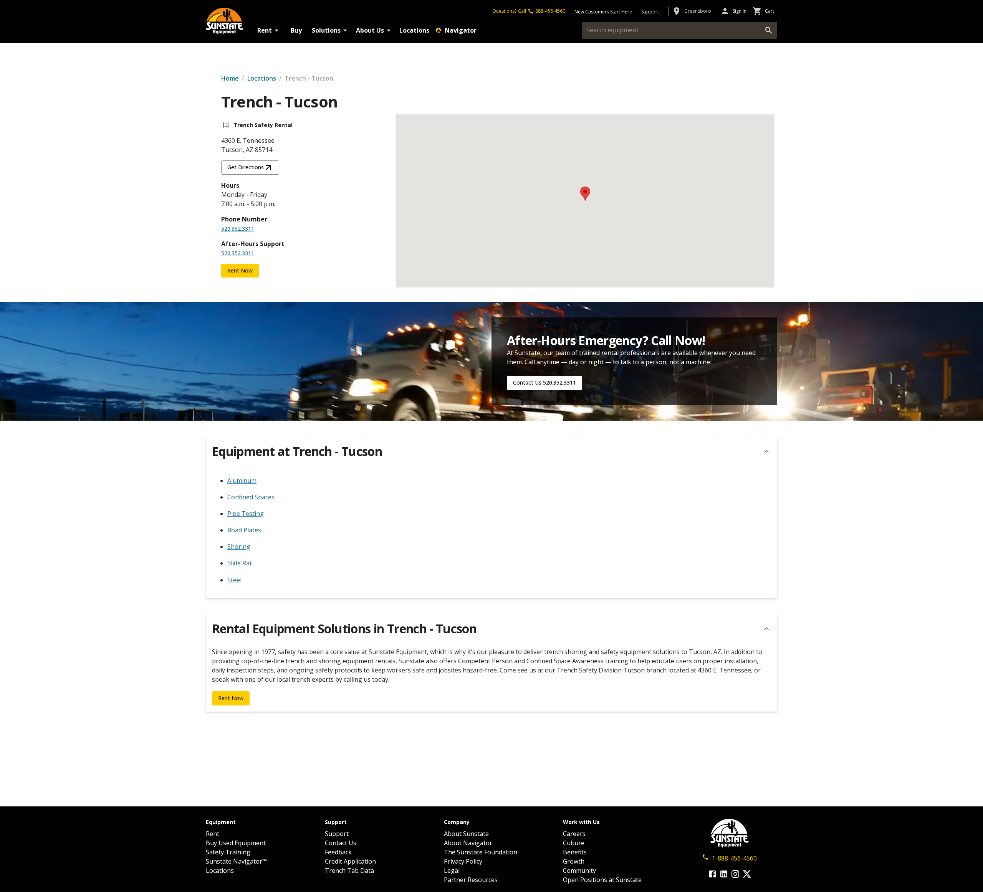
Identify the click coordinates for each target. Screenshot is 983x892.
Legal (452, 870)
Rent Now (240, 270)
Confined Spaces (251, 497)
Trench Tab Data (349, 870)
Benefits (575, 852)
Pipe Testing (245, 513)
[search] (768, 30)
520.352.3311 (237, 228)
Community (579, 870)
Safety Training (228, 852)
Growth (573, 861)
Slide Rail (240, 563)
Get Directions (245, 167)
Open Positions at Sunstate (602, 879)
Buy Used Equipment (236, 843)
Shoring (238, 546)
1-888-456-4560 (734, 858)
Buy (296, 30)
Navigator (461, 30)
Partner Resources (471, 879)
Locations (414, 30)
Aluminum (242, 480)
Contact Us (340, 843)
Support (337, 833)
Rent (264, 30)
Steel (234, 580)
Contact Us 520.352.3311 (544, 382)
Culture (573, 843)
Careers (574, 833)
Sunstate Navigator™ (236, 861)
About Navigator (468, 843)
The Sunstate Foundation (480, 852)
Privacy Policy (463, 861)
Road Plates (244, 530)
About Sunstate (466, 833)
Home (230, 78)
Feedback (338, 852)
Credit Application (350, 861)
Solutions (326, 30)
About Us (370, 30)
